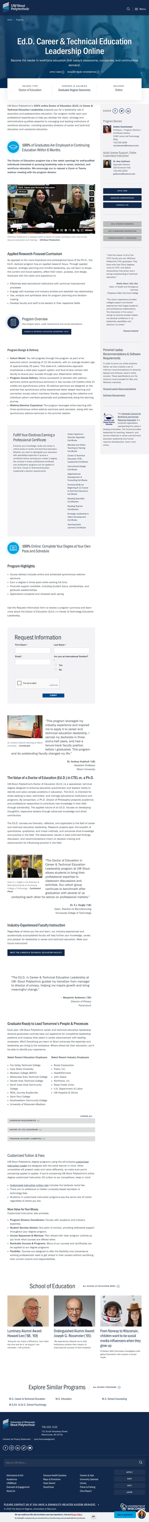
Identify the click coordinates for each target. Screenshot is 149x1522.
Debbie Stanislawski (122, 126)
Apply (129, 1472)
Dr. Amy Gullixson (121, 161)
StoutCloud (48, 1487)
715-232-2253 (120, 170)
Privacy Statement (22, 1439)
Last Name (59, 645)
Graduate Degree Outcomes (74, 90)
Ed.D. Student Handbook (122, 224)
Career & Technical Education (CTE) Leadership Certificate (78, 458)
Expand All (86, 1116)
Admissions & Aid (15, 1475)
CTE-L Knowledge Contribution (122, 231)
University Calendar (89, 1479)
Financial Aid (122, 205)
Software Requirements (114, 395)
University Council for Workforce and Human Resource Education (129, 416)
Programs (20, 20)
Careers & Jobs (87, 1475)
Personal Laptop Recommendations (119, 389)
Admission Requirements (23, 1120)
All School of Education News (99, 1286)
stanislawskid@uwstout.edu (126, 145)
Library (83, 1483)
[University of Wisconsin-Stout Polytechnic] (19, 1424)
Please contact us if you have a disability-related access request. (50, 1504)
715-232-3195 (120, 142)
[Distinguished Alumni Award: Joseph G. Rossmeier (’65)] (74, 1311)
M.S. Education (64, 1399)
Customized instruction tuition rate (29, 1185)
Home (9, 20)
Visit (129, 1479)
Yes (61, 665)
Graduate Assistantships (122, 198)
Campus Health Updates (54, 1475)
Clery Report (86, 1491)
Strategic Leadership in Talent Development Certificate (78, 516)
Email (18, 656)
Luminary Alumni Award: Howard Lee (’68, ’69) (24, 1333)
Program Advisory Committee (26, 1139)
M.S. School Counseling (114, 1399)
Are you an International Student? (71, 656)
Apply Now (55, 72)
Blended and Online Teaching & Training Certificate (76, 448)
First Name (20, 645)
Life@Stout (11, 1483)
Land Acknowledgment (44, 1439)
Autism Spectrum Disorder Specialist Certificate (76, 437)
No (60, 669)
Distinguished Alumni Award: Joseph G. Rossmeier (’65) (74, 1333)
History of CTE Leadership (24, 1129)
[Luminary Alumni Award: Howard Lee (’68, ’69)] (28, 1311)
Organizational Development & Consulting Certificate (77, 477)
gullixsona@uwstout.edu (124, 174)
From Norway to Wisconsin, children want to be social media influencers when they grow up (120, 1338)
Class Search (49, 1483)
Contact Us (8, 1439)
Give (129, 1486)
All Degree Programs (104, 1387)
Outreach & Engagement (18, 1487)
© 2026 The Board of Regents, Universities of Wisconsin (30, 1509)
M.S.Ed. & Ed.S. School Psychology (27, 1404)
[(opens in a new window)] (115, 110)
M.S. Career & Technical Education (27, 1399)
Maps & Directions (52, 1479)
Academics (12, 1479)
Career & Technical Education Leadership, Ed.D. (46, 332)
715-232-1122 (49, 1427)
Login (129, 1492)
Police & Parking (87, 1487)
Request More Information (82, 72)
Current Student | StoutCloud (122, 238)
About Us (11, 1491)
